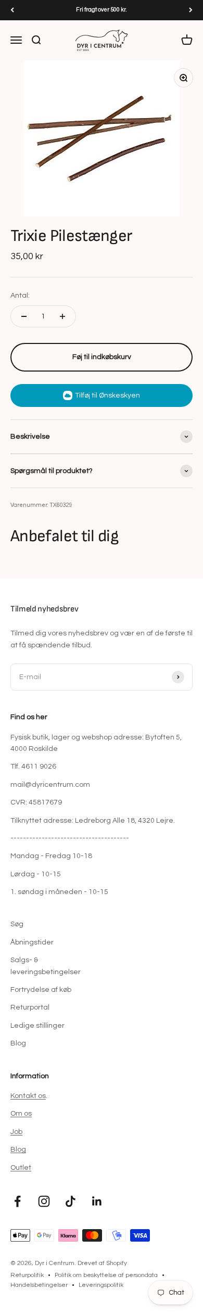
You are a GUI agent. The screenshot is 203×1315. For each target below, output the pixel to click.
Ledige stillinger (37, 1025)
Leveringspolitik (101, 1285)
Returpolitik (27, 1275)
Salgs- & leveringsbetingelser (45, 965)
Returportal (29, 1007)
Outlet (20, 1167)
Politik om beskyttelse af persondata (106, 1275)
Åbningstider (32, 942)
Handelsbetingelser (39, 1285)
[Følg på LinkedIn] (97, 1201)
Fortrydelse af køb (40, 989)
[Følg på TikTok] (71, 1201)
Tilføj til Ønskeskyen (107, 395)
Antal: (20, 295)
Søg (16, 924)
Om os (21, 1113)
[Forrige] (12, 10)
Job (16, 1131)
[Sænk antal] (24, 316)
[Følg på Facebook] (17, 1201)
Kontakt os (28, 1096)
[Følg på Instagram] (44, 1201)
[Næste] (191, 10)
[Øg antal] (62, 316)
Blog (18, 1043)
